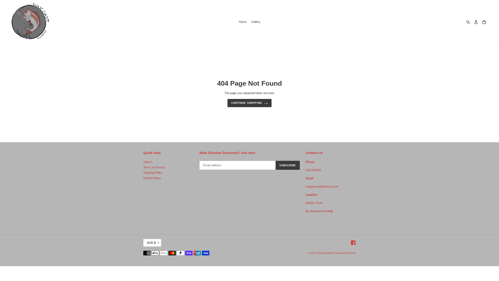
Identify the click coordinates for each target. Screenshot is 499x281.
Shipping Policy (153, 172)
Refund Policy (152, 178)
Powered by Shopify (345, 253)
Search (147, 162)
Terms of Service (154, 167)
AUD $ (151, 242)
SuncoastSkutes (325, 253)
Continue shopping (246, 102)
